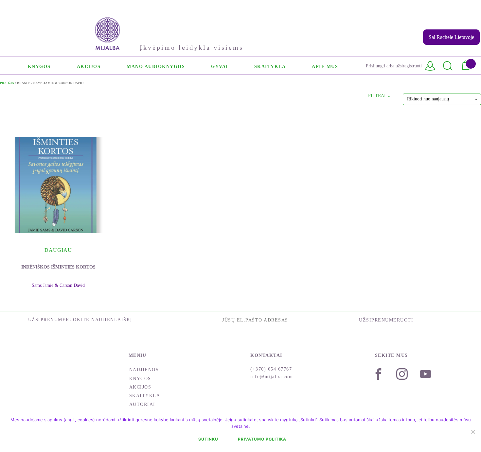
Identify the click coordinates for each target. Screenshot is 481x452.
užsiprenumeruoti (386, 320)
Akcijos (140, 387)
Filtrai (377, 95)
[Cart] (468, 66)
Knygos (140, 378)
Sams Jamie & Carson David (58, 285)
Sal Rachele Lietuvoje (451, 37)
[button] (39, 66)
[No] (473, 431)
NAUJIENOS (144, 369)
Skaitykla (144, 395)
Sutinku (208, 439)
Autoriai (142, 404)
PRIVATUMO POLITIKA (262, 439)
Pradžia (7, 83)
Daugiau (58, 250)
